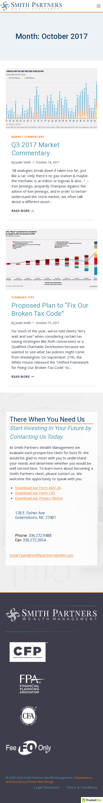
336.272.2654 (34, 540)
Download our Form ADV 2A (38, 487)
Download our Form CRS (35, 492)
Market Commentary (27, 136)
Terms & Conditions (81, 787)
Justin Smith (23, 162)
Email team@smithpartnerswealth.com (41, 555)
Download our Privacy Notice (39, 498)
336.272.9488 (40, 535)
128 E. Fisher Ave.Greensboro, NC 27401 (35, 515)
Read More (22, 211)
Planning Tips (22, 297)
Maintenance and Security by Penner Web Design (49, 780)
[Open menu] (98, 6)
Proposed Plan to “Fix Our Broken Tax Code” (49, 310)
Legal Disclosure (46, 787)
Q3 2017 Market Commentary (35, 149)
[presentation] (51, 98)
